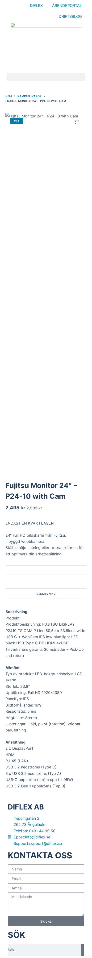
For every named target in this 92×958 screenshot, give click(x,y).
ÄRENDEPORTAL (67, 5)
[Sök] (82, 950)
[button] (46, 77)
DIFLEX (36, 5)
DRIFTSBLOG (70, 16)
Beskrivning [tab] (46, 593)
